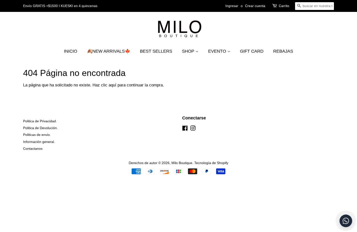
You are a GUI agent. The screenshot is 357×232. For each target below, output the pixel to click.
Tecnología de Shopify (211, 163)
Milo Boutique (181, 163)
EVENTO (217, 51)
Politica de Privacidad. (40, 121)
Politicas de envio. (37, 135)
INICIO (70, 51)
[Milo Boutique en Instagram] (193, 129)
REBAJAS (283, 51)
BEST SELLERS (156, 51)
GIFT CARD (252, 51)
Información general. (39, 142)
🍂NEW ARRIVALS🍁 (108, 51)
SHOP (189, 51)
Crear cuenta (255, 6)
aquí (112, 85)
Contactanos (32, 148)
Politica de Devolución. (40, 128)
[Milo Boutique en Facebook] (185, 129)
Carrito (284, 6)
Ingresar (231, 6)
